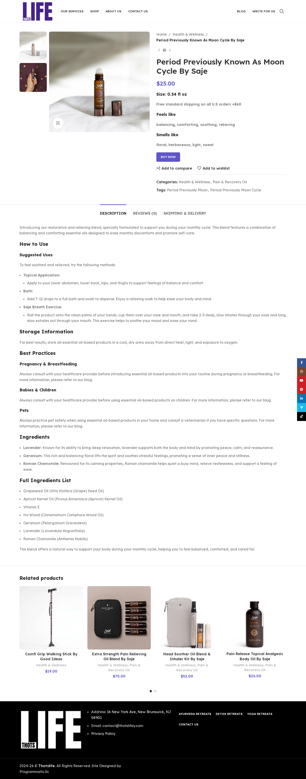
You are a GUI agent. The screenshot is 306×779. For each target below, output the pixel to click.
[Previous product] (159, 50)
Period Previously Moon (187, 190)
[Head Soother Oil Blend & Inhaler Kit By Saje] (187, 618)
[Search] (281, 11)
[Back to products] (164, 50)
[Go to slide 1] (151, 691)
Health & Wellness (188, 34)
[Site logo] (38, 11)
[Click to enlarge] (58, 123)
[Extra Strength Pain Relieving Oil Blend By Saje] (119, 618)
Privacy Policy (103, 733)
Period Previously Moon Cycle (235, 190)
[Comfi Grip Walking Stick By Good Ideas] (51, 618)
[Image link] (51, 729)
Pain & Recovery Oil (230, 182)
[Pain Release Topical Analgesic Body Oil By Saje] (255, 617)
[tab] (113, 211)
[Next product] (169, 50)
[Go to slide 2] (155, 691)
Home (161, 34)
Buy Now (168, 157)
